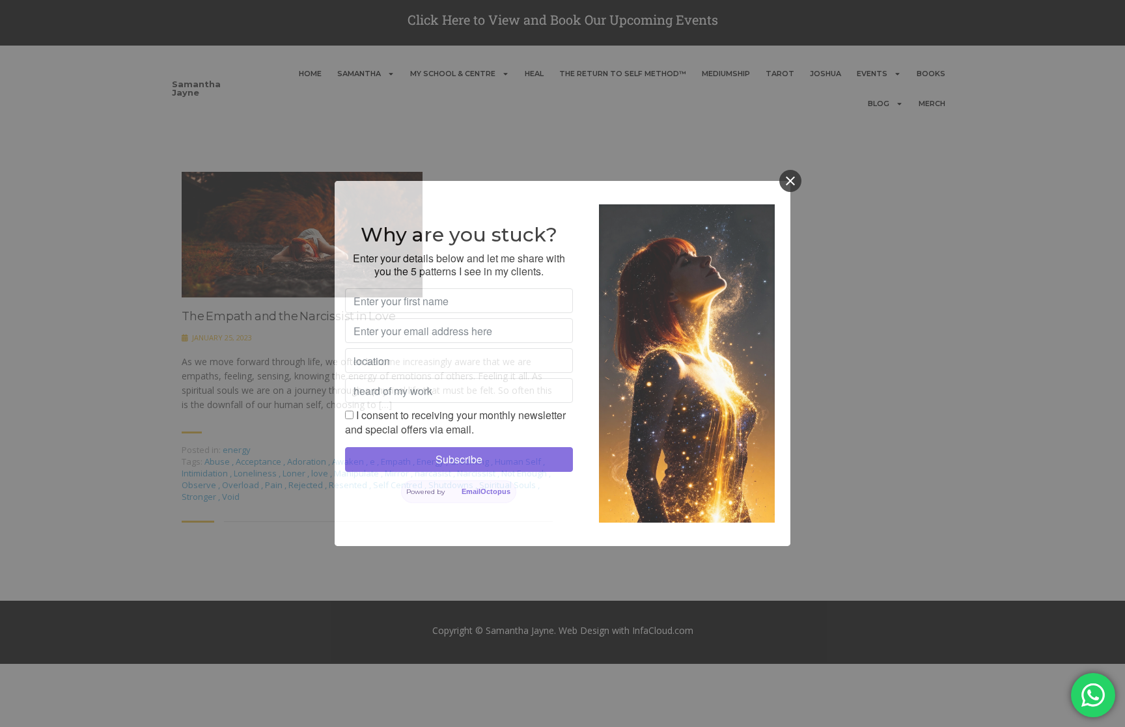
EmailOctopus (486, 491)
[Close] (790, 181)
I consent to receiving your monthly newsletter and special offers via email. (455, 422)
